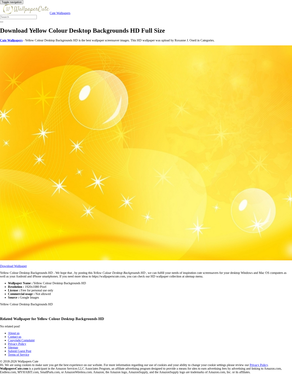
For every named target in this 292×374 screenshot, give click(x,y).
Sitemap (13, 347)
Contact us (14, 336)
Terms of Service (18, 354)
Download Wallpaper (13, 266)
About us (13, 333)
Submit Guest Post (19, 351)
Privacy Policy (17, 344)
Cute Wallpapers (60, 13)
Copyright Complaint (21, 340)
